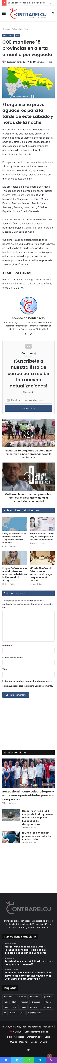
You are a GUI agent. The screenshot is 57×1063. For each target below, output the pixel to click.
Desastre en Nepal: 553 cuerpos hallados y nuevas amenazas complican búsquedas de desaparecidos (37, 817)
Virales (34, 1042)
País (26, 29)
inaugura (36, 1002)
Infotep (47, 1002)
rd (5, 1012)
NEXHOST (18, 1031)
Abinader (8, 996)
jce (14, 1007)
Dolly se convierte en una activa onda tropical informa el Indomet (14, 538)
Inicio (7, 29)
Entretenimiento (35, 1037)
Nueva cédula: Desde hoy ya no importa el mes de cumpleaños (42, 536)
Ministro (33, 1007)
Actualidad (17, 29)
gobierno (48, 996)
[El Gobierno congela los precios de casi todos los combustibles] (11, 837)
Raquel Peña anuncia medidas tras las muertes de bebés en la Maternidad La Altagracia (14, 574)
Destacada (8, 35)
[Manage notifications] (49, 1056)
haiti (6, 1002)
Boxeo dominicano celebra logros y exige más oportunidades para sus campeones (28, 795)
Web (4, 669)
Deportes (23, 1042)
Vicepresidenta (34, 1012)
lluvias (23, 1007)
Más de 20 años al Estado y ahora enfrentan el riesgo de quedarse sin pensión (41, 574)
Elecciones (35, 996)
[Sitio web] (26, 334)
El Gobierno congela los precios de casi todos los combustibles (36, 836)
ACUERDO (21, 996)
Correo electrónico (12, 657)
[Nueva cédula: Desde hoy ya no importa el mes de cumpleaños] (42, 524)
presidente (46, 1007)
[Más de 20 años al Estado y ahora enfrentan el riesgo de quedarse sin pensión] (42, 558)
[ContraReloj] (28, 13)
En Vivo (43, 1042)
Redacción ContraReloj (16, 62)
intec (6, 1007)
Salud (12, 1012)
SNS (22, 1012)
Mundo (13, 1042)
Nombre (7, 645)
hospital (24, 1002)
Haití (14, 1002)
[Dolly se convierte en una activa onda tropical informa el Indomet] (14, 524)
